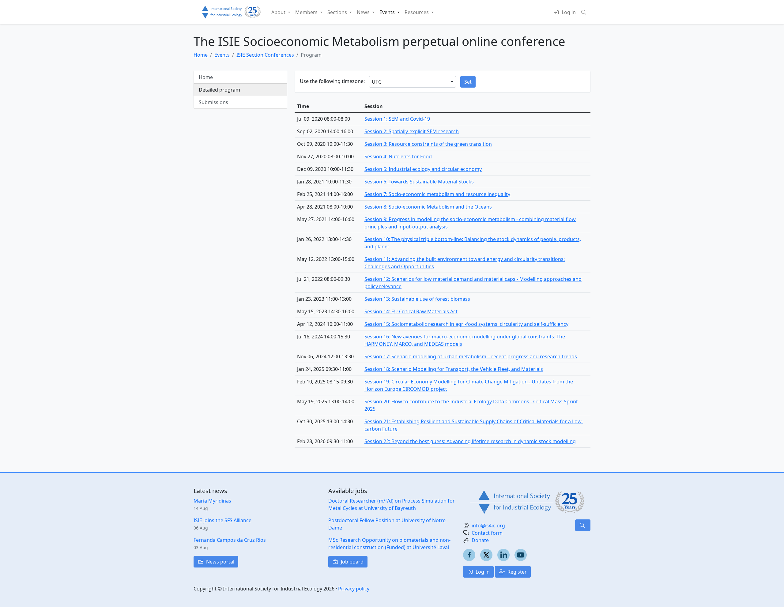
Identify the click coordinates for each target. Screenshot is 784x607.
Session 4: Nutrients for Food (398, 156)
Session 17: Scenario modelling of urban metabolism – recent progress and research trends (470, 356)
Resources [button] (417, 12)
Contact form (487, 533)
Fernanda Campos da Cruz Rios (230, 540)
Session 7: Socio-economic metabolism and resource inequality (437, 194)
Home (201, 54)
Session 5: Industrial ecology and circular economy (423, 169)
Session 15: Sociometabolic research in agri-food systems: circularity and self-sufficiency (466, 324)
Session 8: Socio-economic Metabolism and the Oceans (428, 206)
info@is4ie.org (488, 525)
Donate (480, 540)
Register (516, 571)
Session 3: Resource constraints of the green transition (428, 144)
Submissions (213, 102)
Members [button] (307, 12)
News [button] (364, 12)
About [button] (279, 12)
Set (468, 81)
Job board (352, 561)
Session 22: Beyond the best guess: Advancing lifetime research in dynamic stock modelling (470, 441)
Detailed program (219, 89)
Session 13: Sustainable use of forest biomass (417, 299)
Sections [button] (337, 12)
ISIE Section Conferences (265, 54)
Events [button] (387, 12)
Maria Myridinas (212, 500)
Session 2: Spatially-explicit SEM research (411, 131)
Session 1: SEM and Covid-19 (397, 118)
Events (222, 54)
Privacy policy (353, 588)
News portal (219, 561)
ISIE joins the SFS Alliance (222, 520)
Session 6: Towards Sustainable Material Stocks (419, 181)
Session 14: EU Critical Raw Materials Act (411, 311)
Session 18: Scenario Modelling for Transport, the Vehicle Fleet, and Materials (453, 369)
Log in (482, 571)
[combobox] (412, 82)
